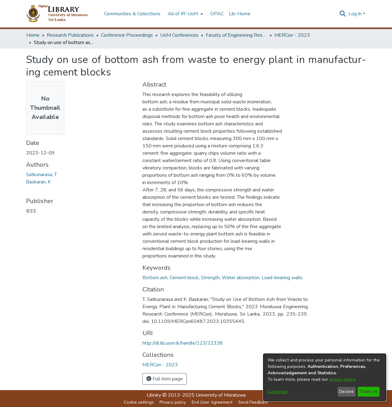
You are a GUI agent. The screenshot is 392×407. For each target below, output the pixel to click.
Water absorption (240, 277)
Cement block (184, 277)
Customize (278, 391)
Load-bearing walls (282, 277)
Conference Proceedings (127, 35)
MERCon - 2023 (292, 35)
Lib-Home (240, 13)
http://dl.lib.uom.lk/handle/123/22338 (182, 343)
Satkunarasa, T (41, 174)
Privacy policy (173, 402)
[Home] (62, 14)
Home (33, 35)
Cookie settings (139, 402)
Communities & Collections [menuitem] (132, 13)
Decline (346, 391)
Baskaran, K (38, 182)
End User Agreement (212, 402)
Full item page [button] (167, 379)
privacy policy (342, 379)
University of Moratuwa (221, 395)
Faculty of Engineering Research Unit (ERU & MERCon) (236, 35)
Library (154, 395)
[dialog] (324, 377)
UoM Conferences (179, 35)
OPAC (217, 13)
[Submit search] (343, 13)
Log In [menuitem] (355, 13)
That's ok (368, 391)
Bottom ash (155, 277)
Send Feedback (253, 402)
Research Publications (70, 35)
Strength (210, 277)
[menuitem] (185, 14)
